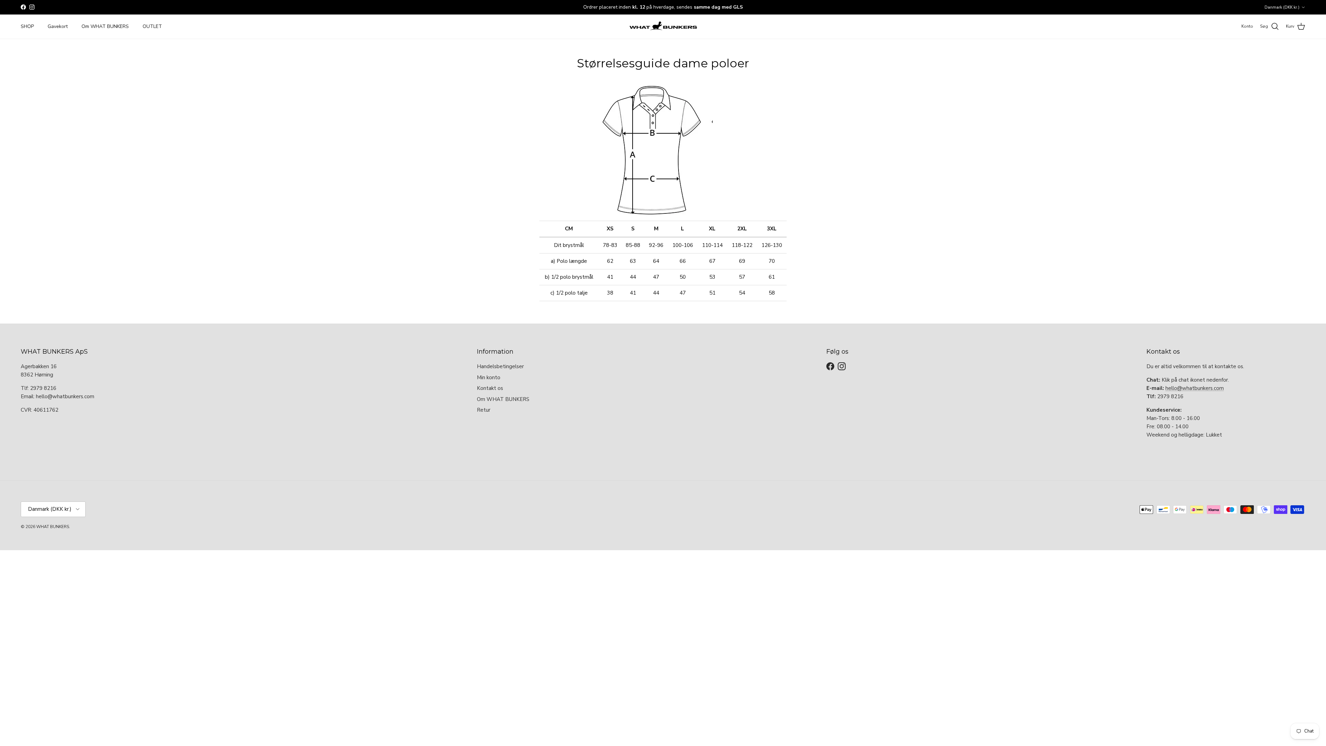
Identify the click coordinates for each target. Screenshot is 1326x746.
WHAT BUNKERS (52, 526)
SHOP (27, 26)
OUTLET (152, 26)
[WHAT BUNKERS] (663, 26)
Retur (483, 410)
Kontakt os (490, 388)
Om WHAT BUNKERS (105, 26)
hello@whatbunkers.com (1194, 388)
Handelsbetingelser (500, 366)
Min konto (488, 377)
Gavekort (58, 26)
